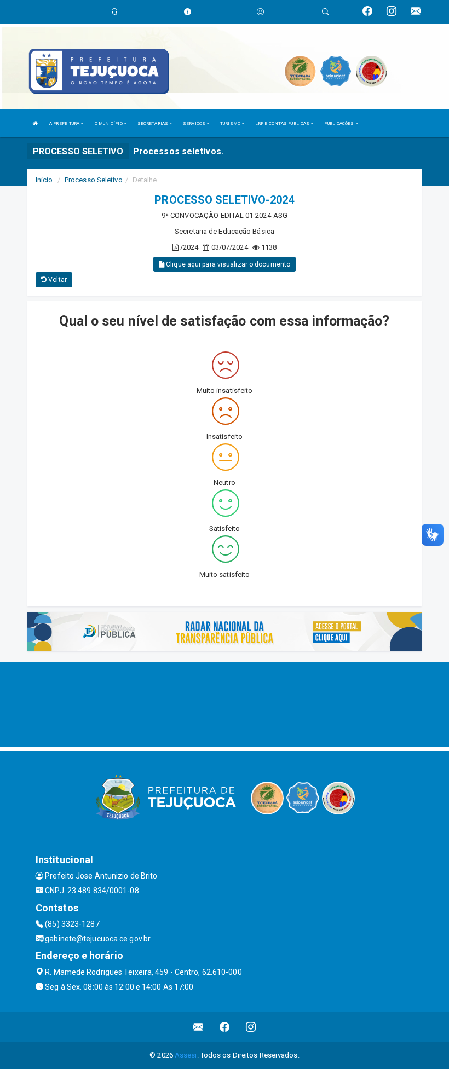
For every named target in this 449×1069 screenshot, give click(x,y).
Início (44, 180)
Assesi (186, 1055)
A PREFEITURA (64, 123)
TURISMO (230, 123)
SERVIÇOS (194, 123)
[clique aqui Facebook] (224, 1026)
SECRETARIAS (153, 123)
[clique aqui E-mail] (198, 1026)
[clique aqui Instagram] (251, 1026)
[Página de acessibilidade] (260, 12)
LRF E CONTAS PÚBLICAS (282, 123)
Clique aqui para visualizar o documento (227, 264)
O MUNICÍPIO (109, 123)
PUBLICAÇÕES (339, 123)
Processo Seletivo (94, 180)
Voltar (57, 280)
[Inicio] (35, 123)
